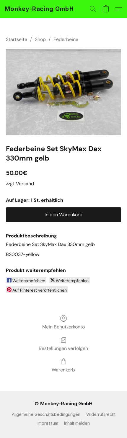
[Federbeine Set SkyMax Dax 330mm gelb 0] (63, 92)
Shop (40, 39)
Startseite (16, 39)
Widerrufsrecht (100, 414)
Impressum (48, 423)
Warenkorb (63, 370)
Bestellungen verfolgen (63, 348)
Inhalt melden (77, 423)
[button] (39, 9)
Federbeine (65, 39)
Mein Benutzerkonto (63, 327)
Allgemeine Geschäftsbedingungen (46, 414)
